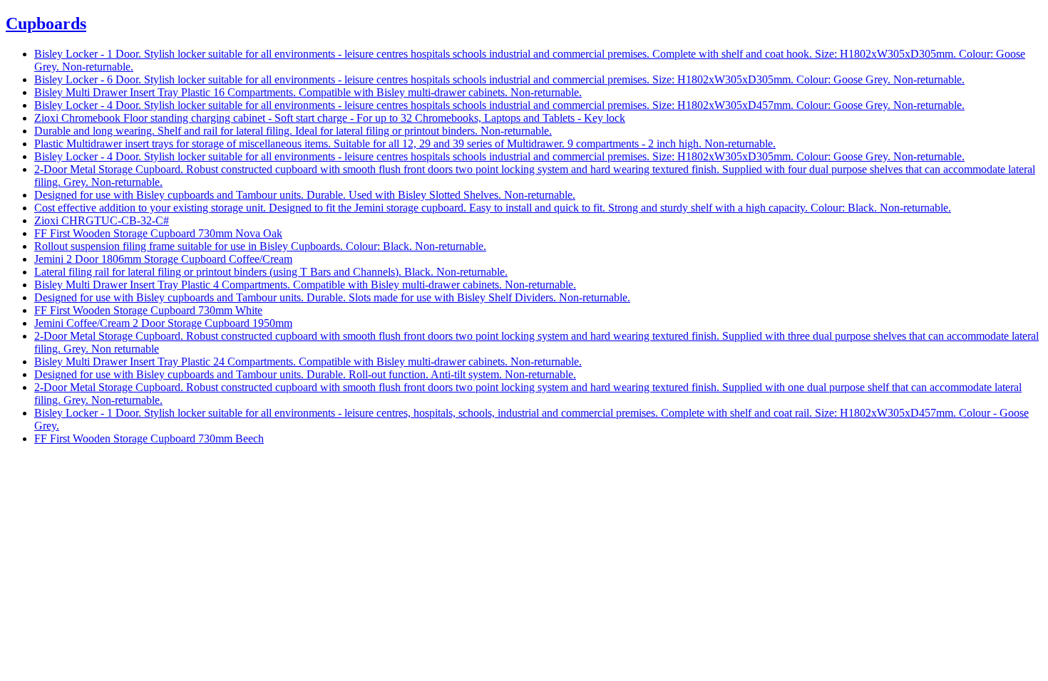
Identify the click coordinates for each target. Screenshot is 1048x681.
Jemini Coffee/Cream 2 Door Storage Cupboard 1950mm (163, 323)
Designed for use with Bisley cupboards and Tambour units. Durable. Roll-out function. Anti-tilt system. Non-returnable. (305, 374)
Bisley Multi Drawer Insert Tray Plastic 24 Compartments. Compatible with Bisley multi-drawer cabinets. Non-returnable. (308, 361)
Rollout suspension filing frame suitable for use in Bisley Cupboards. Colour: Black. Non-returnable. (260, 246)
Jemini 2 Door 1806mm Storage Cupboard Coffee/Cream (163, 259)
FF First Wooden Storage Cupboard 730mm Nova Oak (158, 233)
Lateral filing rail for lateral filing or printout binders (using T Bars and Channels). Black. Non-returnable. (271, 272)
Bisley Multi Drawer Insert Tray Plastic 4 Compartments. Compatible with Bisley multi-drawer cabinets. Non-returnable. (305, 285)
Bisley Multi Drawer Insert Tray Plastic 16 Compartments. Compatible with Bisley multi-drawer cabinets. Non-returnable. (308, 92)
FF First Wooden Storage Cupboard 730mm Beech (149, 438)
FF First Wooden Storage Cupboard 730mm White (148, 310)
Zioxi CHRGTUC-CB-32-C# (101, 220)
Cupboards (46, 23)
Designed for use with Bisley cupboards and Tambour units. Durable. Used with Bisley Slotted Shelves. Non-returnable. (304, 195)
